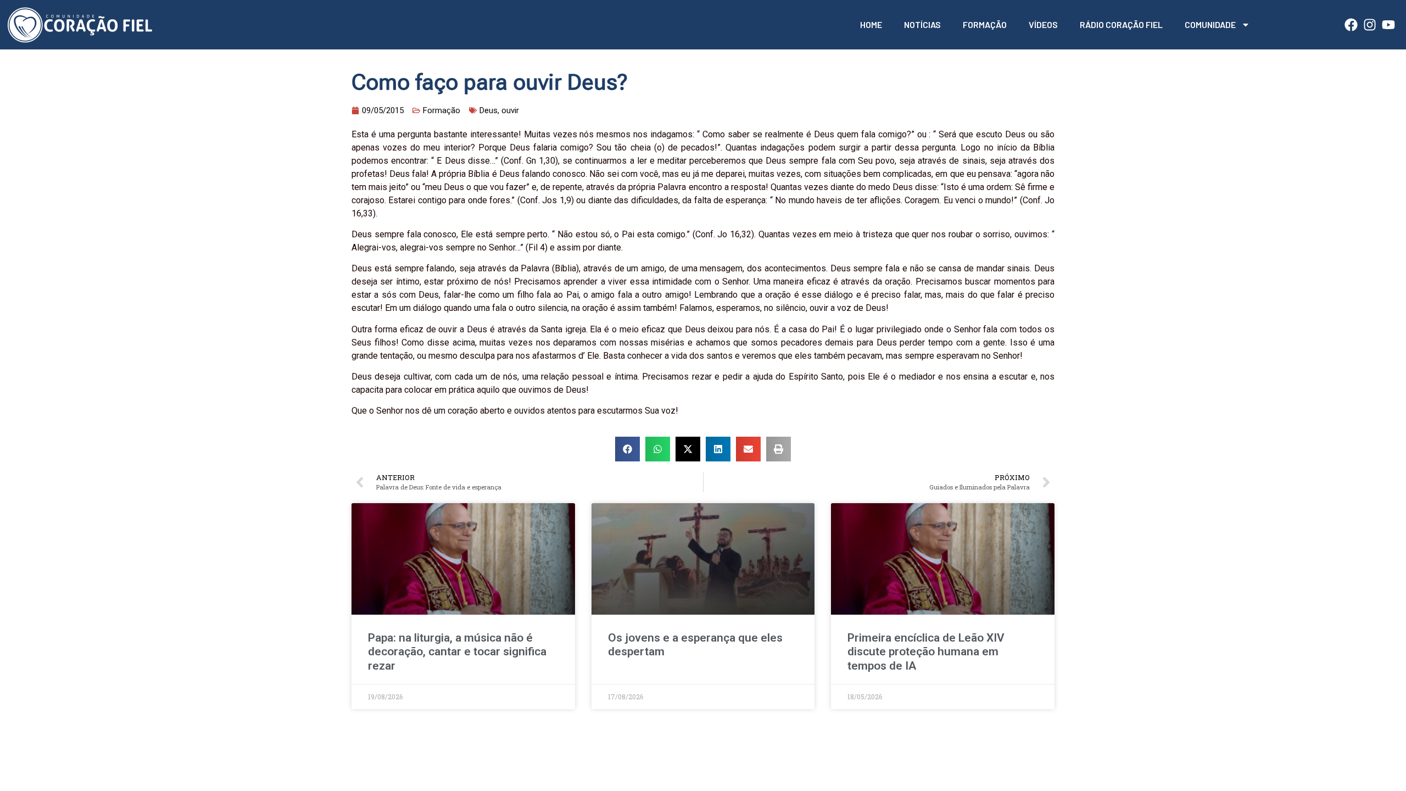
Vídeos (1043, 24)
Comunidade (1210, 24)
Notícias (922, 24)
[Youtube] (1388, 24)
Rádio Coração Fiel (1121, 24)
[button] (627, 449)
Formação (985, 24)
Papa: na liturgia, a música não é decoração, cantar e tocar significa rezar (457, 651)
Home (871, 24)
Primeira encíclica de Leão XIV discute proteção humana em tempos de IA (926, 651)
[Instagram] (1369, 24)
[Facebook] (1351, 24)
